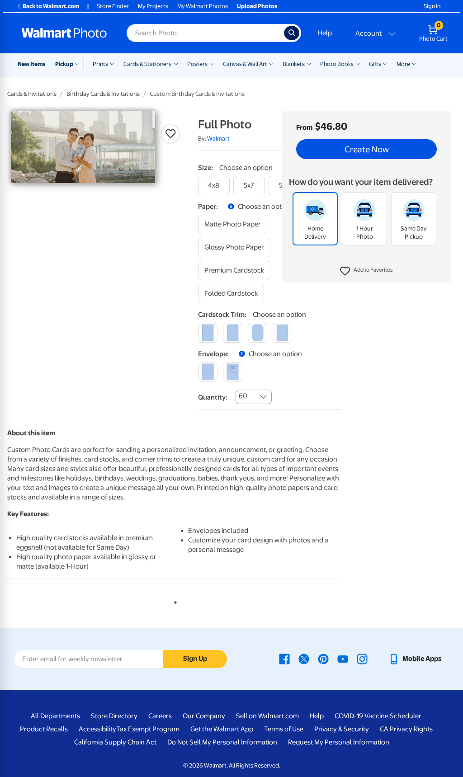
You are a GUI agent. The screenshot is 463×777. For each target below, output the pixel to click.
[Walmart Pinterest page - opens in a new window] (323, 659)
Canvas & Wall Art (245, 64)
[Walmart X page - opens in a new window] (303, 659)
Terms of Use (283, 729)
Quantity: (212, 397)
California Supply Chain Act (115, 742)
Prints (100, 64)
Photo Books (337, 64)
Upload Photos (257, 6)
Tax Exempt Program (148, 729)
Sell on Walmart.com (267, 716)
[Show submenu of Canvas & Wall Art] (271, 63)
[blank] (207, 371)
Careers (160, 716)
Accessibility (97, 729)
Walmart (218, 138)
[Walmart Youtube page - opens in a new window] (342, 659)
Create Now (367, 149)
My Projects (153, 6)
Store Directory (114, 716)
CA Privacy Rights (406, 729)
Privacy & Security (341, 729)
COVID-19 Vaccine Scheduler (378, 716)
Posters (197, 64)
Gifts (375, 64)
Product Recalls (44, 729)
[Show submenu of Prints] (112, 63)
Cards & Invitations (32, 93)
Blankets (294, 64)
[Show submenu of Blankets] (309, 63)
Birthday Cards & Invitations (103, 93)
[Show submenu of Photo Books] (357, 63)
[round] (232, 332)
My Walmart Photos (202, 6)
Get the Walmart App (221, 729)
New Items (31, 64)
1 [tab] (173, 600)
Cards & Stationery (147, 64)
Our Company (204, 716)
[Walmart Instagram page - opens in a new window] (362, 659)
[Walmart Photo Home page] (64, 33)
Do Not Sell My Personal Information (222, 742)
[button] (366, 271)
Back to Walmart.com (51, 6)
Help (325, 33)
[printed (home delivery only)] (232, 371)
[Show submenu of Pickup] (79, 63)
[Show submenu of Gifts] (385, 63)
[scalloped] (282, 332)
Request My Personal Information (338, 742)
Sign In (432, 6)
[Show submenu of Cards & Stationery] (176, 63)
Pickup (64, 64)
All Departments (55, 716)
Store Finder (113, 6)
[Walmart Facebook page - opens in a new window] (284, 659)
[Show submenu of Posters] (211, 63)
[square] (207, 332)
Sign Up (195, 659)
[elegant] (257, 332)
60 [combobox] (243, 396)
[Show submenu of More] (414, 63)
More (403, 64)
